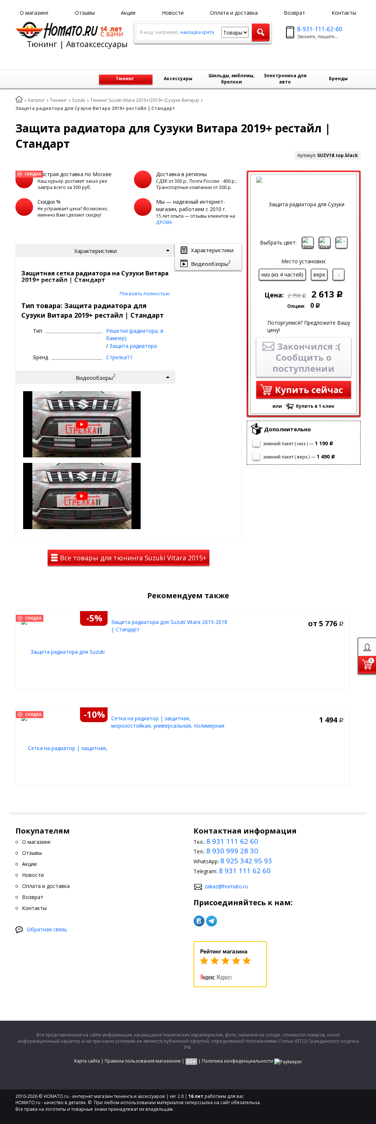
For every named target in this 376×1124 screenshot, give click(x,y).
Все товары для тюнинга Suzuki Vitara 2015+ (132, 557)
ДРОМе (164, 222)
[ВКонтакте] (199, 921)
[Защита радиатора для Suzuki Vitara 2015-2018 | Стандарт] (64, 651)
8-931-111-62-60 (319, 29)
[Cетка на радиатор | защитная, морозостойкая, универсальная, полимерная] (64, 747)
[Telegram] (211, 921)
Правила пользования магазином (143, 1061)
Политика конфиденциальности (237, 1061)
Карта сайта (87, 1061)
